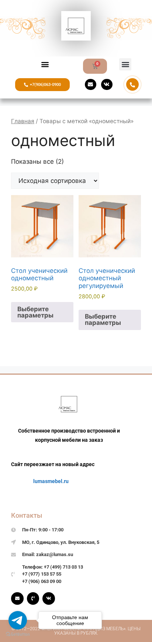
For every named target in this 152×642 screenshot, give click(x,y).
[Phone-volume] (33, 598)
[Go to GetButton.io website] (18, 634)
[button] (45, 64)
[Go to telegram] (17, 620)
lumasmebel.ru (51, 481)
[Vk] (107, 84)
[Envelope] (90, 84)
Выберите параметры (35, 312)
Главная (22, 121)
